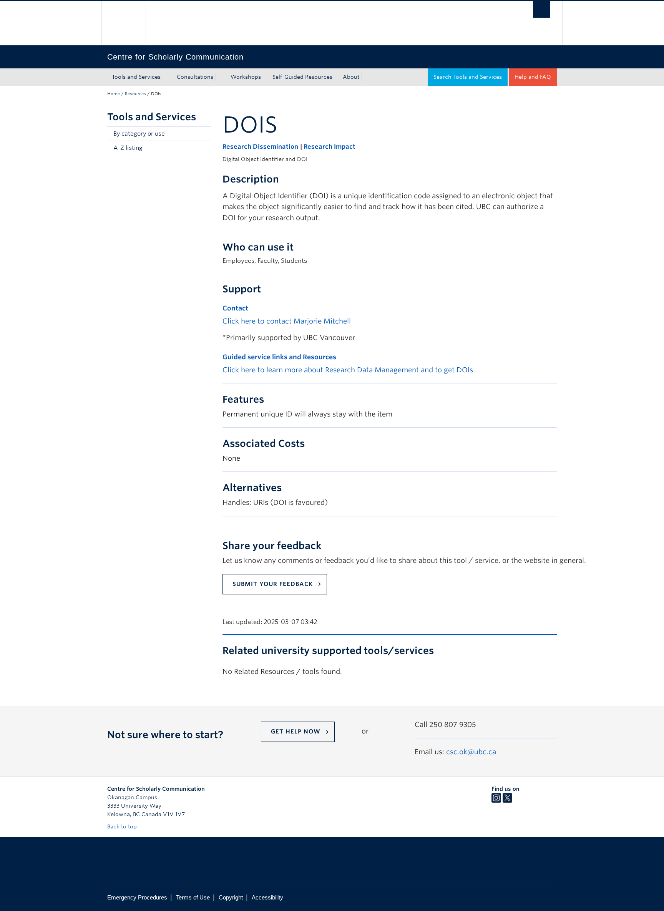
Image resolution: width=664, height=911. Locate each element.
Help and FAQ (533, 77)
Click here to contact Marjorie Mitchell (286, 321)
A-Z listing (128, 147)
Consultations (195, 77)
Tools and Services (136, 77)
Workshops (246, 77)
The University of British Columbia (123, 23)
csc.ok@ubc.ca (471, 752)
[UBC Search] (541, 9)
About (351, 77)
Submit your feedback (272, 584)
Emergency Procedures (137, 897)
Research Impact (329, 146)
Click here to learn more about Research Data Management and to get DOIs (347, 370)
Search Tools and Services (467, 77)
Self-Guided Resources (302, 77)
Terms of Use (193, 897)
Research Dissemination (260, 146)
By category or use (139, 133)
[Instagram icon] (496, 801)
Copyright (231, 897)
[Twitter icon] (507, 801)
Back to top (122, 826)
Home (113, 93)
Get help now (295, 731)
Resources (135, 93)
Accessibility (267, 897)
